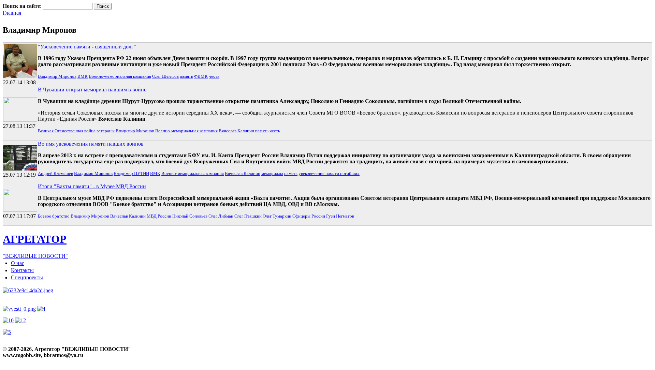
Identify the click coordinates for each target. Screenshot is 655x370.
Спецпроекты (27, 277)
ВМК (82, 76)
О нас (17, 263)
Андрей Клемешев (55, 173)
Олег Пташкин (248, 216)
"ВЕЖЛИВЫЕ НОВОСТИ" (35, 256)
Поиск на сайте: (23, 6)
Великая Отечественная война (67, 130)
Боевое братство (54, 216)
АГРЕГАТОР (35, 239)
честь (214, 76)
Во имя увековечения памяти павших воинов (91, 144)
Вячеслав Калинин (236, 130)
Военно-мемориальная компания (120, 76)
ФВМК (201, 76)
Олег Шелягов (165, 76)
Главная (12, 13)
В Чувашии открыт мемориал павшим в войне (92, 89)
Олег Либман (220, 216)
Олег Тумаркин (277, 216)
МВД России (159, 216)
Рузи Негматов (340, 216)
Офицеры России (308, 216)
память (186, 76)
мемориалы (272, 173)
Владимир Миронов (57, 76)
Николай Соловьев (189, 216)
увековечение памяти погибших (329, 173)
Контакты (22, 270)
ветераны (106, 130)
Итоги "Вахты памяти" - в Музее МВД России (92, 186)
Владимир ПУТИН (131, 173)
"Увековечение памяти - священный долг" (87, 46)
